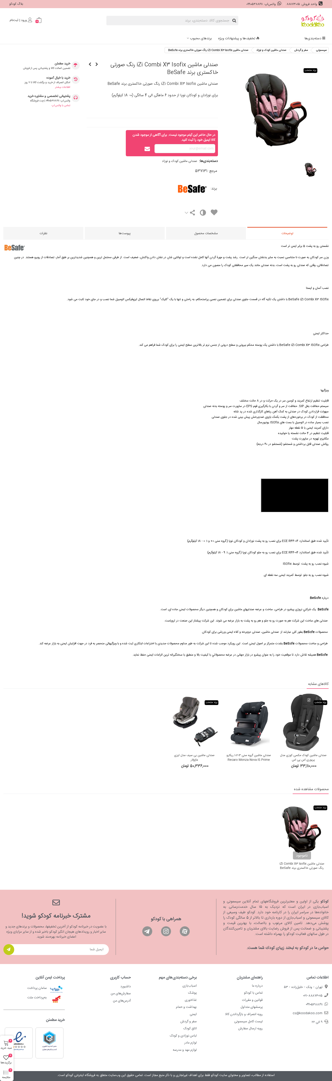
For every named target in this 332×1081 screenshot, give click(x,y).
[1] (8, 949)
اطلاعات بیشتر (62, 87)
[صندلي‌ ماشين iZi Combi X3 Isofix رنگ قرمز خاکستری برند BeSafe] (90, 64)
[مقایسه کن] (202, 213)
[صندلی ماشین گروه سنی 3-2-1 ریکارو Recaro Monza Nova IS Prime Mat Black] (249, 722)
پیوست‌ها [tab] (125, 233)
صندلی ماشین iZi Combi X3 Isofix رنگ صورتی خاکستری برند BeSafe (302, 866)
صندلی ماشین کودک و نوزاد (179, 161)
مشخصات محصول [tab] (206, 233)
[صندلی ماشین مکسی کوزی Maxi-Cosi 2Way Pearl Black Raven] (96, 64)
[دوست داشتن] (214, 213)
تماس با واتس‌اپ (61, 105)
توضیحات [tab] (287, 233)
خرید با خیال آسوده (58, 78)
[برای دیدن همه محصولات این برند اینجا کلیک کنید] (178, 188)
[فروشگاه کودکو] (313, 20)
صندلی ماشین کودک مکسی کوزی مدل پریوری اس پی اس (303, 757)
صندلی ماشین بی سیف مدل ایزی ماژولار (194, 757)
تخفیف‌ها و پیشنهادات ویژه (236, 38)
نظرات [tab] (43, 233)
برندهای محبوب (201, 38)
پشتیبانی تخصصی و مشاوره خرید (49, 96)
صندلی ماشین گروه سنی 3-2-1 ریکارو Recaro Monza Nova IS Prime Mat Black (249, 760)
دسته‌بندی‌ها (312, 38)
